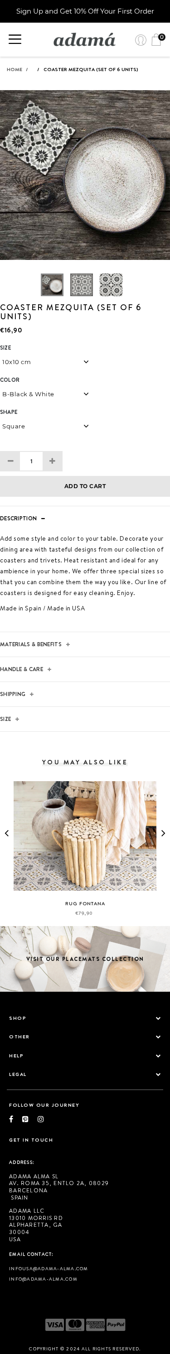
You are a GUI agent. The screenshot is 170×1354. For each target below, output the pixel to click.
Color (9, 380)
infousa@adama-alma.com (48, 1268)
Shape (8, 412)
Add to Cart (85, 486)
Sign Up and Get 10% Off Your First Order (85, 11)
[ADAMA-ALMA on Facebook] (15, 1119)
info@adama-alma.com (43, 1279)
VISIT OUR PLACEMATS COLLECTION (85, 959)
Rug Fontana (85, 903)
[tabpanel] (85, 182)
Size (5, 348)
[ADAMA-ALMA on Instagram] (41, 1119)
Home (17, 69)
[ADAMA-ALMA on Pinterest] (30, 1119)
